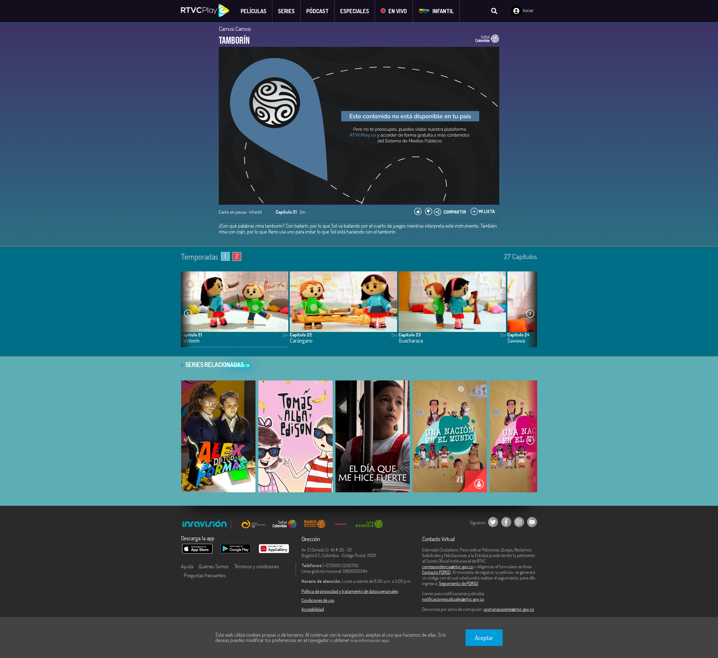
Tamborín (190, 341)
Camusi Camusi (235, 28)
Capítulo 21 (191, 335)
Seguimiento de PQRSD (458, 583)
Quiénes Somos (214, 566)
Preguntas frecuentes (205, 575)
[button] (530, 314)
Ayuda (187, 566)
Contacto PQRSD (436, 572)
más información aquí (370, 640)
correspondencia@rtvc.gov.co (447, 566)
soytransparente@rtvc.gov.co (509, 609)
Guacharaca (411, 341)
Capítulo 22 (301, 335)
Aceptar (484, 637)
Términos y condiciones (256, 566)
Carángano (301, 341)
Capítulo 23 (410, 335)
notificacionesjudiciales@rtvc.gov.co (453, 599)
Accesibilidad (313, 609)
